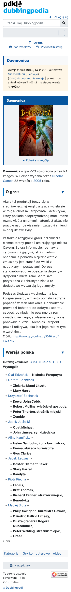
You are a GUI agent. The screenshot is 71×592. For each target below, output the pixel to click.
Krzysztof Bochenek (23, 396)
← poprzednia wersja (30, 78)
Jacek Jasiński (19, 422)
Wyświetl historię (52, 47)
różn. (12, 78)
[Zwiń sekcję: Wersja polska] (62, 352)
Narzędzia (21, 565)
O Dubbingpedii (13, 587)
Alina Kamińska (19, 437)
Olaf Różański (18, 375)
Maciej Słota (17, 505)
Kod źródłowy (22, 47)
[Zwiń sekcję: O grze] (62, 192)
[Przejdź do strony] (64, 23)
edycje (33, 74)
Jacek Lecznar (19, 458)
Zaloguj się (61, 17)
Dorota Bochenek (21, 380)
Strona (38, 42)
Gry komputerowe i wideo (42, 553)
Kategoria (11, 553)
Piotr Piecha (17, 479)
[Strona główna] (26, 7)
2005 (37, 181)
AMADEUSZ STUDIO (45, 362)
